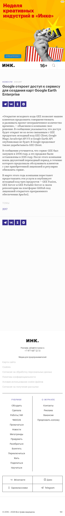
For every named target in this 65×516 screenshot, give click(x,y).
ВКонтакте (19, 480)
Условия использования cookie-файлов (22, 382)
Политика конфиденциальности (19, 377)
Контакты (48, 406)
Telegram (49, 488)
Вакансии (48, 415)
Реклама (48, 410)
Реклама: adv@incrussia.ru (32, 348)
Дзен (49, 480)
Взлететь (16, 449)
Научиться (16, 468)
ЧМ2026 (16, 420)
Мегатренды (16, 434)
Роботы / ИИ (16, 415)
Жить (16, 458)
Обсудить (17, 406)
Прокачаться (17, 425)
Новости (7, 82)
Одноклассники (19, 488)
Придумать (16, 439)
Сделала (16, 410)
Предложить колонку (48, 420)
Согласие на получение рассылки (20, 387)
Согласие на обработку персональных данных (27, 372)
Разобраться (16, 444)
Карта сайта (9, 362)
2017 (4, 209)
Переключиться (16, 453)
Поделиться (16, 463)
